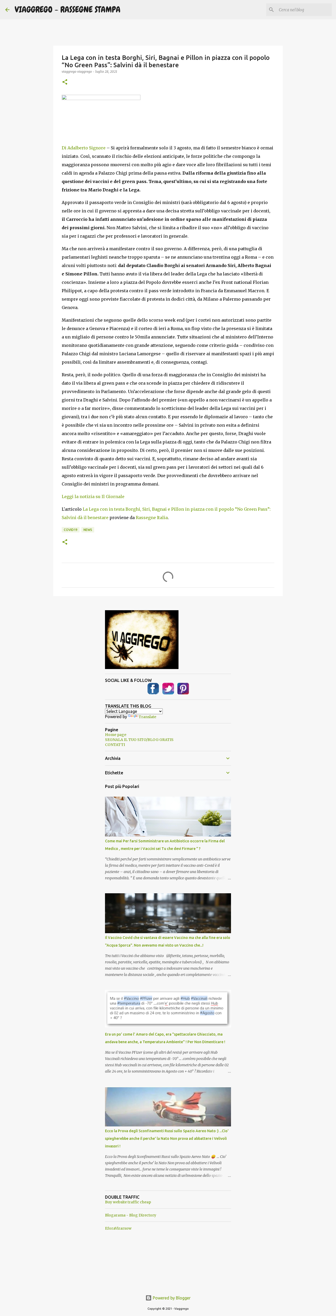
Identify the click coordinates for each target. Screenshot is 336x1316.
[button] (65, 82)
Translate (147, 716)
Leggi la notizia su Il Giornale (93, 496)
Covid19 (70, 529)
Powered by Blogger (171, 1298)
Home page (115, 734)
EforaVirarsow (118, 1228)
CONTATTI (115, 744)
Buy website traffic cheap (128, 1202)
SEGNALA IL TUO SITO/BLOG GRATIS (139, 739)
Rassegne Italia (152, 517)
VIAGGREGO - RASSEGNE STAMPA (67, 9)
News (87, 529)
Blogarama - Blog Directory (130, 1215)
